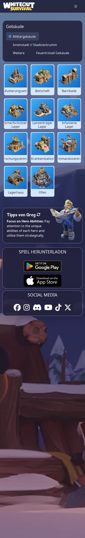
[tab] (22, 36)
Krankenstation (42, 159)
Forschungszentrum (16, 159)
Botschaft (42, 91)
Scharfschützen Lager (15, 125)
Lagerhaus (16, 192)
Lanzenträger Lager (42, 125)
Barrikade (69, 91)
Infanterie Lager (69, 125)
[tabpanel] (42, 130)
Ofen (42, 192)
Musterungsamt (16, 91)
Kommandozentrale (69, 159)
